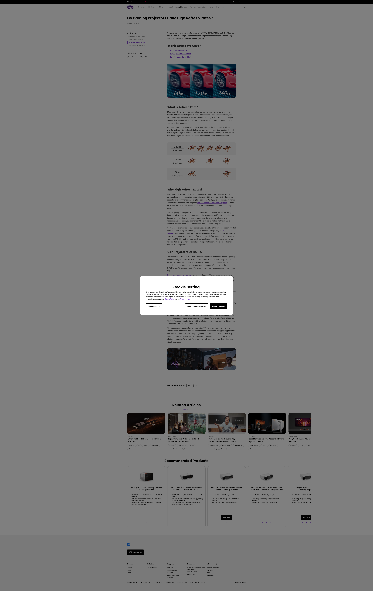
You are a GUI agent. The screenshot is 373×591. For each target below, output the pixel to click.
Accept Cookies (218, 306)
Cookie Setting (154, 306)
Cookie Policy (169, 299)
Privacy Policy (185, 299)
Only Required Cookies (196, 306)
